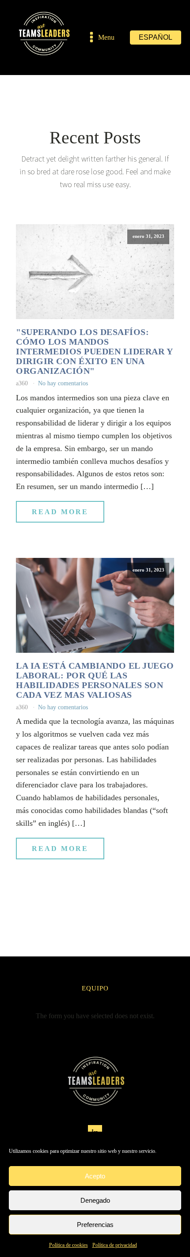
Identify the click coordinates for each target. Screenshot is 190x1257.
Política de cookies (68, 1245)
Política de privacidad (114, 1245)
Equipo (95, 988)
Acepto (95, 1176)
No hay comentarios (63, 383)
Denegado (95, 1200)
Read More (60, 512)
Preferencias (95, 1224)
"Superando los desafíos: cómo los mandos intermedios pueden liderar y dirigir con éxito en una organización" (94, 351)
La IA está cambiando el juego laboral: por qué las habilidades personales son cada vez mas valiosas (95, 680)
